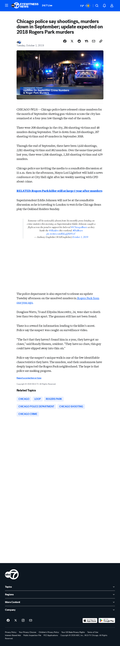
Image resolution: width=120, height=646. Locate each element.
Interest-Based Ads (13, 635)
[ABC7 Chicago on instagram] (23, 620)
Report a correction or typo (29, 378)
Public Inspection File (32, 635)
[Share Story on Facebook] (65, 41)
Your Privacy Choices (27, 632)
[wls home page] (12, 574)
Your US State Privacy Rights (73, 632)
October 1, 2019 (80, 236)
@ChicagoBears (79, 227)
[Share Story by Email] (93, 41)
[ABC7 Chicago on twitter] (15, 620)
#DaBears (78, 230)
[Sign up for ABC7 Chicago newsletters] (31, 620)
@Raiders (54, 230)
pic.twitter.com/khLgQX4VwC (61, 233)
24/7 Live (47, 5)
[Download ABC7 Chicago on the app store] (90, 620)
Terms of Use (92, 632)
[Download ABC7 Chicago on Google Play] (107, 620)
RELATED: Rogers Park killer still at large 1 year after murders (59, 191)
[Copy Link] (100, 41)
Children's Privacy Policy (49, 632)
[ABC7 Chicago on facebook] (8, 620)
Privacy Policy (10, 632)
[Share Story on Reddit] (79, 41)
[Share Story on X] (72, 41)
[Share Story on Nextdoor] (86, 41)
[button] (6, 5)
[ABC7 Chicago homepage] (25, 5)
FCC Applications (51, 635)
